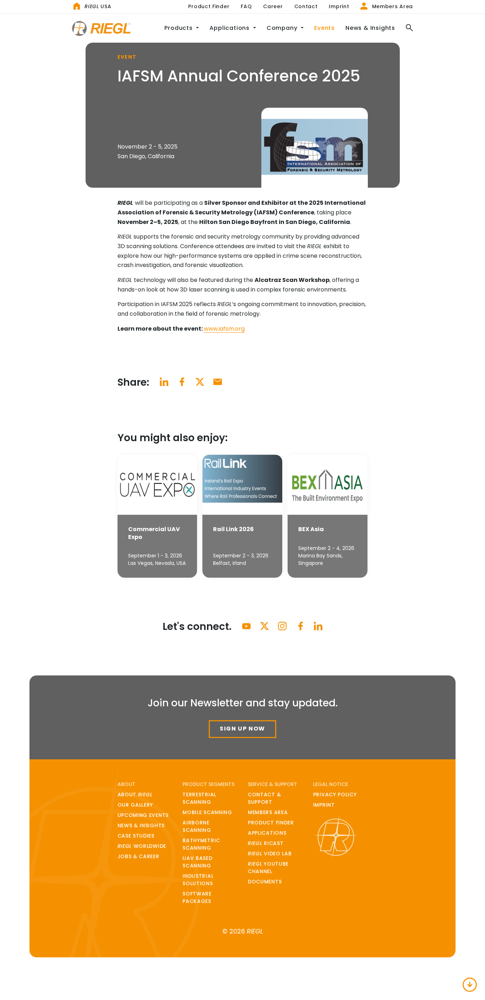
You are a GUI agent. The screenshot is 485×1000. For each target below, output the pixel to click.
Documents (265, 881)
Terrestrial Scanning (199, 798)
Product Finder (208, 6)
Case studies (136, 835)
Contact (306, 6)
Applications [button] (230, 28)
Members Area (391, 6)
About (135, 794)
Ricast (265, 843)
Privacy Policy (335, 794)
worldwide (142, 846)
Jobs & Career (138, 856)
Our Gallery (135, 804)
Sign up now (242, 728)
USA (98, 6)
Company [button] (283, 28)
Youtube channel (268, 867)
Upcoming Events (143, 815)
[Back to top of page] (470, 985)
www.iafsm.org (224, 329)
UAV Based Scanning (197, 862)
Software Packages (197, 897)
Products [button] (179, 28)
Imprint (339, 6)
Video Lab (270, 853)
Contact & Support (264, 798)
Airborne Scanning (196, 826)
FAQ (246, 6)
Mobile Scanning (207, 812)
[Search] (406, 28)
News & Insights (370, 28)
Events (324, 28)
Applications (267, 832)
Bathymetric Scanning (201, 844)
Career (273, 6)
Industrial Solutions (197, 879)
